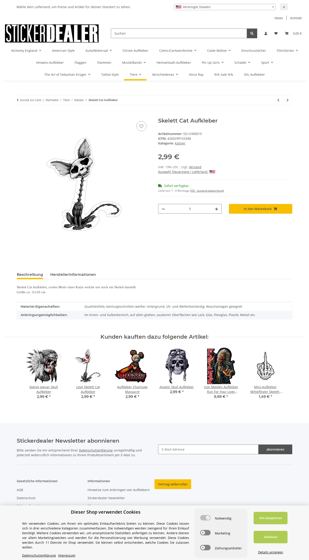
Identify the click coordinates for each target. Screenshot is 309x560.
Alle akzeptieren (270, 518)
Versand (195, 167)
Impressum (66, 555)
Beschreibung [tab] (30, 274)
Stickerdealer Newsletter (106, 498)
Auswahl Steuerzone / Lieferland (183, 172)
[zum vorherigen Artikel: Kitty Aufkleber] (278, 100)
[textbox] (224, 7)
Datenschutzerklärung (96, 450)
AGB (20, 490)
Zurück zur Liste (30, 100)
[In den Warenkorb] (20, 115)
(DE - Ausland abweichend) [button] (207, 191)
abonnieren (275, 449)
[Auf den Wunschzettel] (141, 126)
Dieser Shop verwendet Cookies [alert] (105, 512)
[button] (266, 33)
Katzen (180, 143)
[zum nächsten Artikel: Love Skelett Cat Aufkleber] (287, 100)
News (279, 18)
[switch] (205, 517)
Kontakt (296, 18)
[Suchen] (252, 33)
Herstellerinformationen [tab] (73, 274)
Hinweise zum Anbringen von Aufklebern (119, 490)
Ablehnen (270, 537)
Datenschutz (26, 498)
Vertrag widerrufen (173, 484)
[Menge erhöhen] (216, 208)
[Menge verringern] (163, 208)
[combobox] (225, 7)
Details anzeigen (270, 552)
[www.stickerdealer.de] (52, 33)
